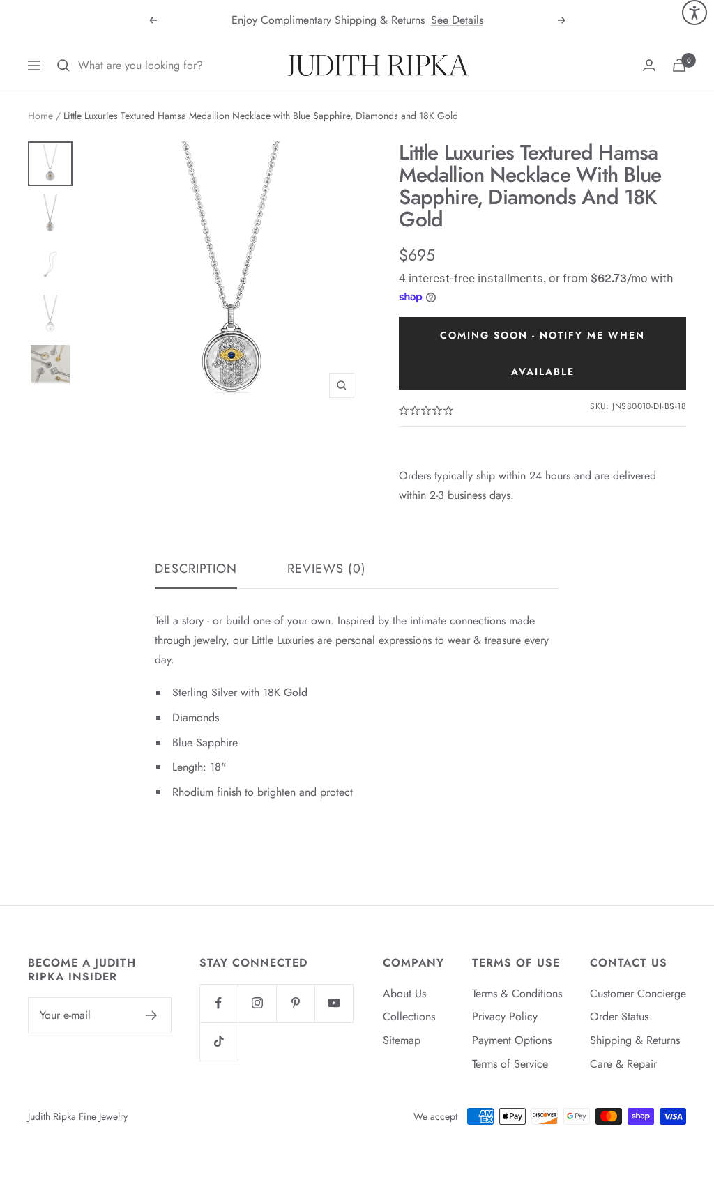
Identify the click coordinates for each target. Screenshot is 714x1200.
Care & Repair (623, 1064)
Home (40, 116)
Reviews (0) (326, 569)
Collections (409, 1016)
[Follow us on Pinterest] (295, 1003)
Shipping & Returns (635, 1040)
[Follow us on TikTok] (218, 1041)
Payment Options (512, 1040)
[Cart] (679, 65)
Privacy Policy (505, 1016)
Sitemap (401, 1040)
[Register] (152, 1015)
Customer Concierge (638, 993)
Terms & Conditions (517, 993)
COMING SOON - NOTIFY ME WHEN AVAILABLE (542, 353)
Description (196, 569)
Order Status (619, 1016)
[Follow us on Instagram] (257, 1003)
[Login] (649, 65)
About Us (404, 993)
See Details (457, 20)
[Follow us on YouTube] (333, 1003)
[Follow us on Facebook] (218, 1003)
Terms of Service (510, 1064)
